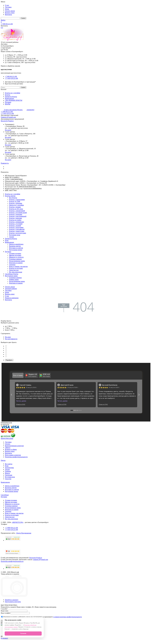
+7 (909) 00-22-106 (11, 528)
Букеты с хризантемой (17, 211)
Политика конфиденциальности (16, 457)
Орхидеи (8, 479)
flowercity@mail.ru (7, 121)
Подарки (8, 102)
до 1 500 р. (8, 326)
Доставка (8, 7)
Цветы (3, 460)
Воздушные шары (11, 276)
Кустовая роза (10, 477)
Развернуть (5, 163)
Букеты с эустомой (15, 224)
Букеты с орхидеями (16, 227)
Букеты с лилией (15, 225)
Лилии (7, 469)
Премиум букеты (11, 96)
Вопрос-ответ (10, 13)
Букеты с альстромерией (17, 216)
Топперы (12, 264)
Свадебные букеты (11, 274)
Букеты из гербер (15, 220)
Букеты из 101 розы (16, 209)
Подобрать (9, 360)
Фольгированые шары (17, 261)
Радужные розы (14, 235)
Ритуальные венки (15, 250)
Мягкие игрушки (15, 255)
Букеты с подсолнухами (17, 233)
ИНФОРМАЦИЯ (7, 438)
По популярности (11, 339)
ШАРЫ (7, 104)
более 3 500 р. (10, 330)
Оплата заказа (10, 11)
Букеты (7, 95)
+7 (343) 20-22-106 (11, 78)
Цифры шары (14, 279)
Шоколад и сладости (16, 257)
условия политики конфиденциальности (67, 617)
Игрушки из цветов (16, 248)
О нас (7, 5)
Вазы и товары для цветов (18, 266)
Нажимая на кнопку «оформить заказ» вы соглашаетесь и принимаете (42, 617)
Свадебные (5, 495)
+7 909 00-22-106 (7, 24)
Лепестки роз (14, 270)
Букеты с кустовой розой (18, 212)
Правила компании (12, 298)
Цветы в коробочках (16, 244)
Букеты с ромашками (16, 222)
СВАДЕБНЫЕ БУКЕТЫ (13, 100)
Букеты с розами (15, 207)
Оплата (7, 444)
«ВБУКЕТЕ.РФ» (17, 522)
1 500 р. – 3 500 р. (11, 328)
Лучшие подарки (15, 253)
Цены (7, 9)
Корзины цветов (15, 246)
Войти (3, 20)
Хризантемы (9, 467)
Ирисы (7, 473)
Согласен (23, 633)
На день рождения (15, 272)
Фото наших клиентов (13, 455)
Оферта (7, 447)
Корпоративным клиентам (14, 446)
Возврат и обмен (11, 449)
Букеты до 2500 (14, 201)
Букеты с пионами (15, 203)
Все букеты (13, 198)
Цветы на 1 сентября (16, 205)
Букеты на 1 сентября (12, 93)
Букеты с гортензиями (17, 199)
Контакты (8, 14)
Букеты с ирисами (15, 218)
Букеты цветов (10, 196)
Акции (11, 237)
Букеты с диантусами (16, 231)
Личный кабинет (11, 288)
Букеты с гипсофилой (17, 229)
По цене (8, 337)
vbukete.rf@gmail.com (8, 117)
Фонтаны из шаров (16, 263)
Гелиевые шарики (15, 259)
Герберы (8, 471)
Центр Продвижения (23, 533)
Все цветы (8, 464)
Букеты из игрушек (16, 268)
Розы (6, 240)
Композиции (9, 98)
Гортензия (8, 475)
